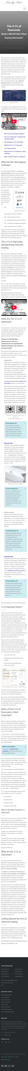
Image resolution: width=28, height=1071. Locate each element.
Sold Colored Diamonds (6, 1009)
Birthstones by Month (6, 1007)
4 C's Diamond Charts (10, 148)
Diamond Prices (4, 1004)
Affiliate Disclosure (5, 1059)
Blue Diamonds (18, 969)
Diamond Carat (8, 556)
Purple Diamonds (5, 974)
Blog (2, 985)
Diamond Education (11, 48)
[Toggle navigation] (24, 9)
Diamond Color (8, 443)
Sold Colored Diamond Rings (7, 1011)
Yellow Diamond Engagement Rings (9, 980)
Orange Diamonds (19, 976)
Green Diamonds (19, 974)
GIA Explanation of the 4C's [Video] (13, 142)
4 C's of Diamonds (5, 997)
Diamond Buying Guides (6, 995)
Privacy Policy (11, 1056)
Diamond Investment (5, 1002)
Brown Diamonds (5, 976)
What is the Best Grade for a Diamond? (14, 156)
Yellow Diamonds (5, 969)
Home (4, 48)
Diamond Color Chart (5, 999)
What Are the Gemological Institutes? (14, 134)
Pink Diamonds (4, 971)
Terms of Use (4, 1056)
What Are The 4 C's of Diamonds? (13, 145)
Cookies (16, 1056)
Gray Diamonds (18, 971)
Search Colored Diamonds (7, 982)
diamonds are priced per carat (16, 570)
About (24, 1054)
